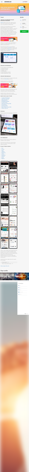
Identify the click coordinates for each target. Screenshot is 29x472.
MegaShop (3, 155)
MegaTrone (4, 152)
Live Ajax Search (4, 102)
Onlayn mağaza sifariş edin (5, 265)
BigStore (3, 158)
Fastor (3, 150)
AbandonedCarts (4, 100)
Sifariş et (24, 31)
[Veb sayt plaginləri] (9, 85)
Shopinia (3, 156)
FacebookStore (4, 104)
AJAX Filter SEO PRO (5, 99)
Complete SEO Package (6, 97)
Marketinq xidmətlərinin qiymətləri (9, 4)
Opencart (2, 22)
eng (26, 1)
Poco (2, 148)
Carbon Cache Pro (5, 108)
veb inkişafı (9, 47)
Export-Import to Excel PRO (6, 107)
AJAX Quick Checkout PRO (6, 103)
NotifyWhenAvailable (5, 101)
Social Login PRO (5, 105)
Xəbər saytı (18, 276)
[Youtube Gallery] (9, 39)
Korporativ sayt (6, 276)
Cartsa (3, 153)
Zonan (3, 157)
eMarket (3, 151)
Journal (3, 149)
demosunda (6, 78)
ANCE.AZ (7, 1)
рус (24, 1)
